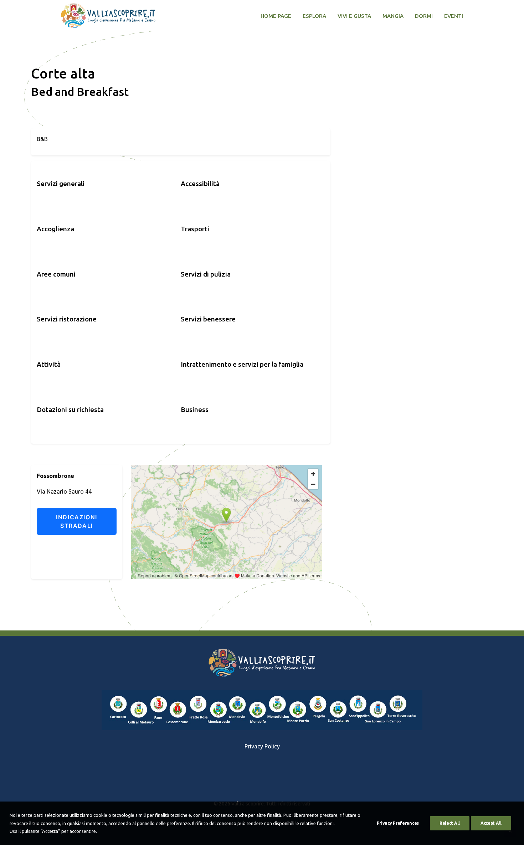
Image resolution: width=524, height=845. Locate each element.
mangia (393, 16)
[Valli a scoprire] (108, 15)
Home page (276, 16)
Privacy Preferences (398, 823)
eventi (453, 16)
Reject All (450, 823)
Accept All (491, 823)
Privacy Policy (262, 746)
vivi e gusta (354, 16)
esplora (314, 16)
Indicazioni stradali (76, 521)
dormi (424, 16)
